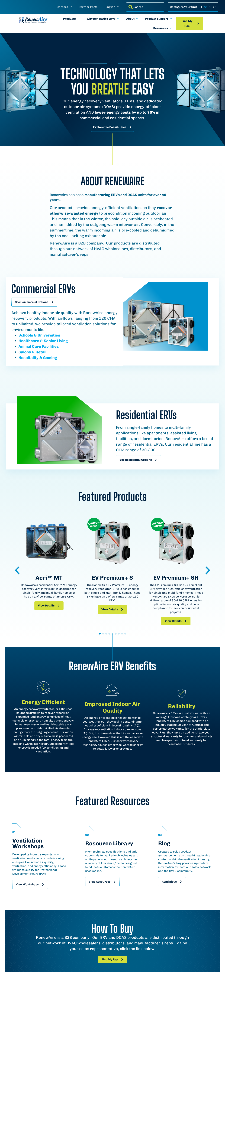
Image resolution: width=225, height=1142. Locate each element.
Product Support (156, 18)
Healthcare (28, 340)
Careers (62, 7)
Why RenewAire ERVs (100, 18)
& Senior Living (53, 340)
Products (69, 18)
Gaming (49, 357)
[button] (17, 570)
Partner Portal (88, 7)
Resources (160, 28)
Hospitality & (30, 357)
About (130, 18)
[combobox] (145, 7)
